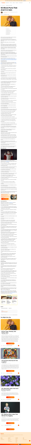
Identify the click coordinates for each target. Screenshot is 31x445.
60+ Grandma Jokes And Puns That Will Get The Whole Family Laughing (13, 0)
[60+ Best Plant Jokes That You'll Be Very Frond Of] (10, 380)
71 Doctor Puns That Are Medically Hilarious (10, 59)
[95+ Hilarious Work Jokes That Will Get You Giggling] (10, 407)
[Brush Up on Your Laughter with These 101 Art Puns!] (10, 353)
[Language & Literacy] (1, 345)
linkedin (16, 441)
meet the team (9, 439)
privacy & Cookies (25, 439)
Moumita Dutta (4, 417)
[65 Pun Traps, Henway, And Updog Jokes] (10, 324)
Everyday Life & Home (14, 299)
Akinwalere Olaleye (4, 363)
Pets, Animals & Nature (9, 399)
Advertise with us (2, 439)
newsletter (9, 440)
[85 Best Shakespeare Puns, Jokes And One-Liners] (9, 297)
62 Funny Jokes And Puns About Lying (3, 302)
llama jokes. (10, 293)
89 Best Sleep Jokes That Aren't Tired (14, 302)
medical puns (7, 161)
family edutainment (10, 441)
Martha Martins (4, 391)
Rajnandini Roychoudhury (4, 311)
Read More (24, 0)
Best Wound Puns (8, 34)
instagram (16, 440)
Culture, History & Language (3, 299)
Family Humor (3, 5)
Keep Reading (10, 343)
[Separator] (29, 440)
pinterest (16, 439)
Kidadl (3, 290)
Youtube (16, 442)
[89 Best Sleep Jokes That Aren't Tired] (14, 297)
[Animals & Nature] (1, 399)
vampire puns (11, 202)
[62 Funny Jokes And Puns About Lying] (3, 297)
